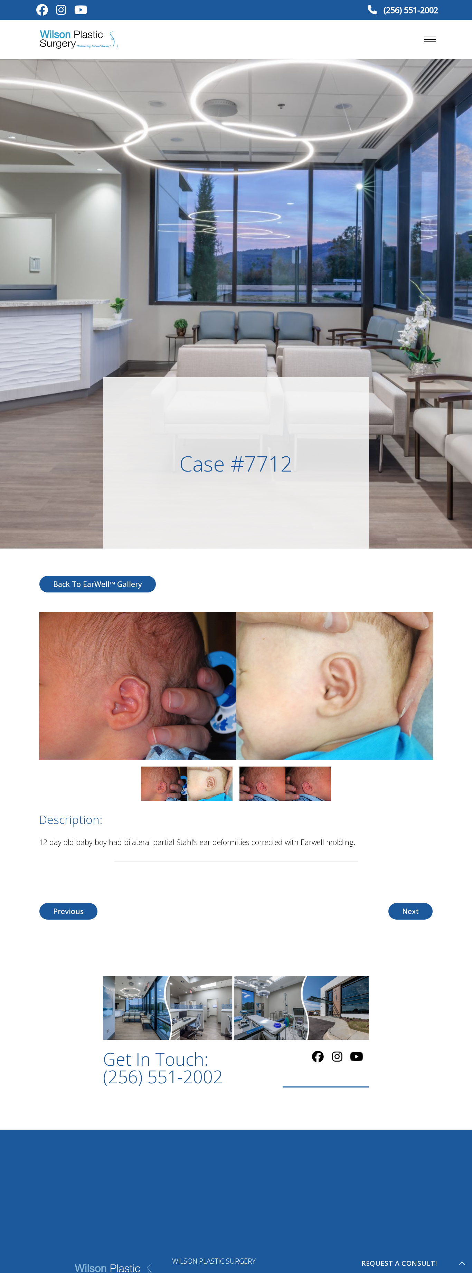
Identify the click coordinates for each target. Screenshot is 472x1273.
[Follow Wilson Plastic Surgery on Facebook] (42, 11)
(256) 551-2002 (409, 10)
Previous (68, 911)
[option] (236, 686)
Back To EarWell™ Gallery (97, 584)
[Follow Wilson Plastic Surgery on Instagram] (61, 11)
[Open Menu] (430, 39)
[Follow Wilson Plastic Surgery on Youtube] (80, 11)
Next (410, 911)
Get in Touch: (163, 1067)
